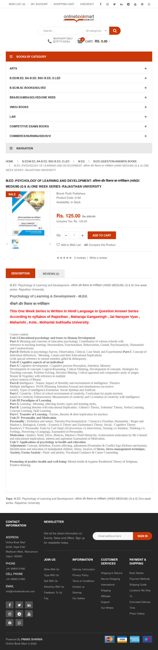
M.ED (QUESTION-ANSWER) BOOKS (115, 161)
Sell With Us (51, 581)
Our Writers (107, 607)
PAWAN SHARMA (31, 639)
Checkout (87, 4)
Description (20, 273)
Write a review (98, 258)
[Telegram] (128, 4)
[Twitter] (114, 4)
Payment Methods (139, 579)
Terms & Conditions (83, 581)
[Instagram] (107, 4)
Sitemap (77, 592)
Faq (46, 598)
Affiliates (106, 596)
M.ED (81, 161)
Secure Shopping (110, 579)
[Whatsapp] (19, 622)
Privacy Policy (80, 575)
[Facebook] (100, 4)
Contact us (78, 586)
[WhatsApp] (149, 4)
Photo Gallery (137, 613)
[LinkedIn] (121, 4)
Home (9, 161)
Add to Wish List (71, 245)
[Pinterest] (142, 4)
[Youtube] (135, 4)
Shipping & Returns (112, 573)
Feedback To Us (53, 592)
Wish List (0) (17, 4)
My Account (39, 4)
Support (105, 602)
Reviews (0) (51, 274)
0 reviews (80, 258)
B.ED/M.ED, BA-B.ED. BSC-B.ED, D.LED (45, 161)
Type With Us (51, 575)
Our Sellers (78, 598)
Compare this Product (102, 245)
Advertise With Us (54, 586)
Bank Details (136, 573)
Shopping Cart (64, 4)
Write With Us (51, 569)
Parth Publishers (75, 193)
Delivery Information (83, 569)
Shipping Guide (137, 584)
